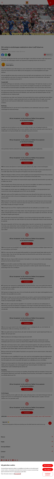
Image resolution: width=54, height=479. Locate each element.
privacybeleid (18, 473)
